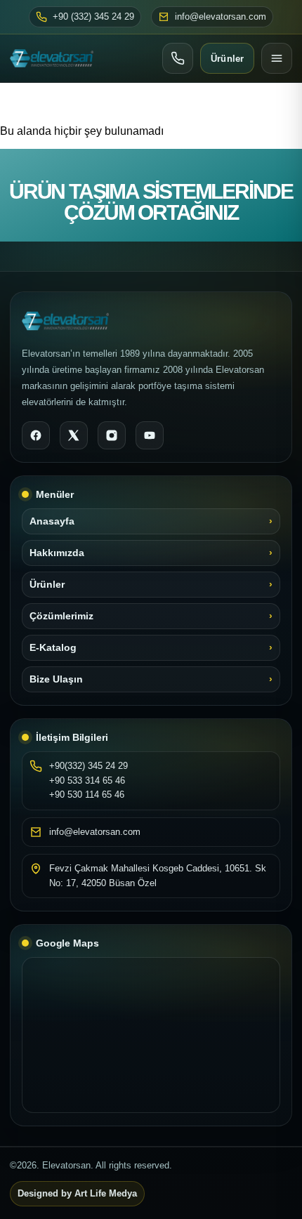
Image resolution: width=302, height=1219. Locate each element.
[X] (74, 435)
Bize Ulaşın (56, 679)
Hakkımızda (56, 553)
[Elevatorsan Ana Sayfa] (51, 58)
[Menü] (276, 58)
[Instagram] (112, 435)
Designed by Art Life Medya (77, 1194)
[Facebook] (36, 435)
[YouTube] (150, 435)
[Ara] (177, 58)
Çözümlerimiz (61, 616)
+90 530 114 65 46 (86, 794)
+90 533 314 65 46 (87, 780)
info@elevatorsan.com (220, 17)
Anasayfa (51, 521)
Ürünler (227, 58)
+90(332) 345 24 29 (88, 765)
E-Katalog (53, 648)
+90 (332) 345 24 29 (93, 17)
